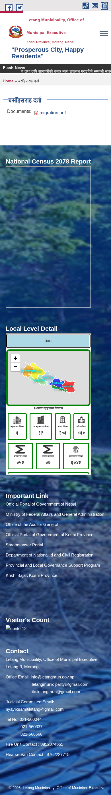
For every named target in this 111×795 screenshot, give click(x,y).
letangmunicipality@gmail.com (60, 684)
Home (8, 81)
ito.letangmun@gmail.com (56, 691)
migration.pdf (53, 112)
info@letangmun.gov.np (52, 676)
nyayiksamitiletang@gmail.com (35, 709)
